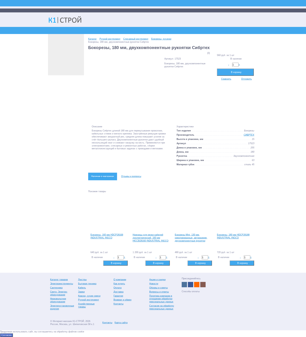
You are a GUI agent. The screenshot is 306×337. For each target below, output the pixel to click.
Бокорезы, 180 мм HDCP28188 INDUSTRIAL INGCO (233, 236)
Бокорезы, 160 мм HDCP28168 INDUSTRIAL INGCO (106, 236)
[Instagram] (203, 284)
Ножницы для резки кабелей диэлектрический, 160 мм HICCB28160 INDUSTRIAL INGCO (150, 237)
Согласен (6, 335)
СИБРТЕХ (249, 135)
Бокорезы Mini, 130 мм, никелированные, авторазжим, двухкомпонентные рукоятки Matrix (191, 239)
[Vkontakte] (184, 284)
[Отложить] (98, 262)
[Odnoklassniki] (196, 284)
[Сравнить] (92, 262)
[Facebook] (190, 284)
